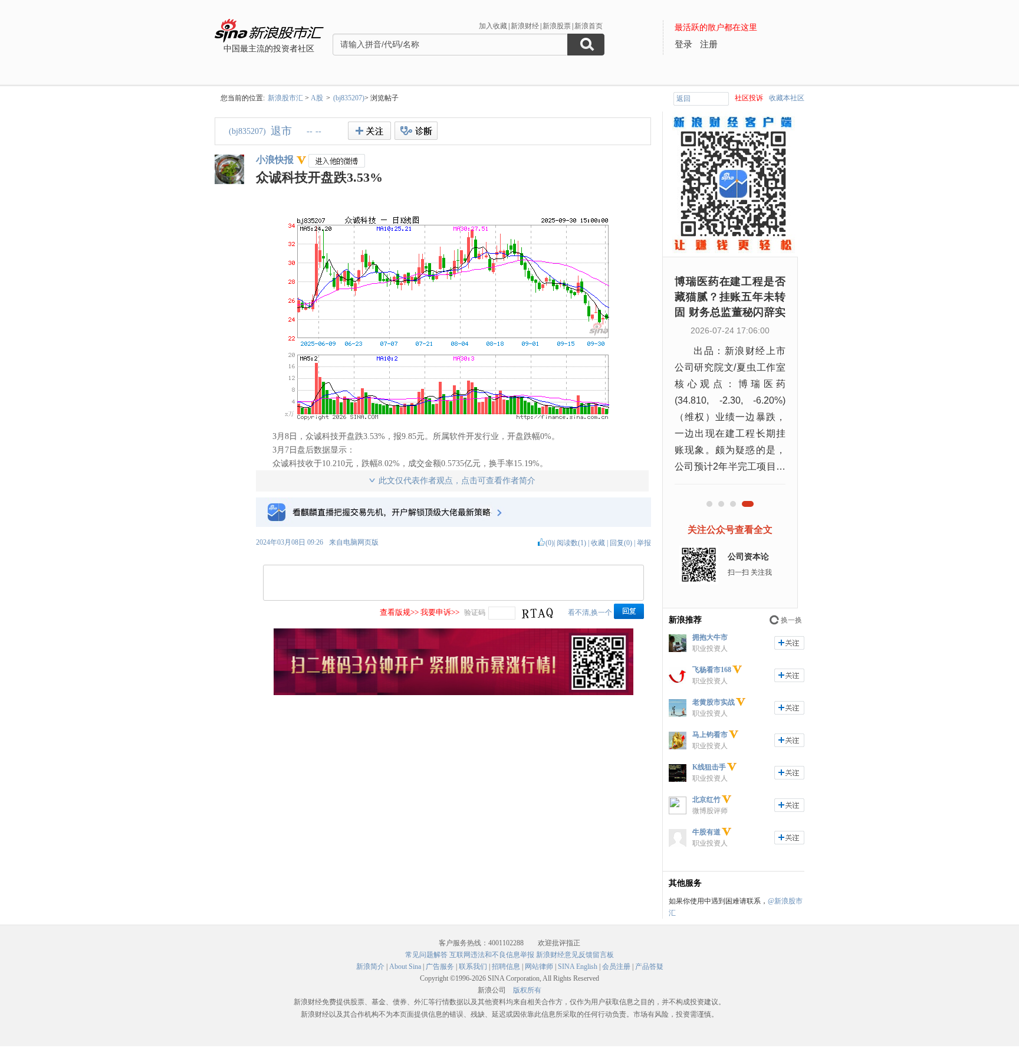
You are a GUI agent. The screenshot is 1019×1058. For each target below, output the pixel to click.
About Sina (405, 966)
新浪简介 (370, 966)
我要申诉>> (439, 612)
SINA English (577, 966)
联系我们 (473, 966)
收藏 (598, 543)
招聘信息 (506, 966)
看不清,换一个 (590, 612)
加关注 (789, 643)
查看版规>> (399, 612)
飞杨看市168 (711, 670)
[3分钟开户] (453, 693)
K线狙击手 (709, 767)
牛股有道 (706, 832)
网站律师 (539, 966)
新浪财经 (525, 26)
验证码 (474, 612)
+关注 (369, 131)
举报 (644, 543)
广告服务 (440, 966)
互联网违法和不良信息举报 (491, 955)
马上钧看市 (710, 735)
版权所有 (527, 990)
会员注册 (616, 966)
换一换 (791, 620)
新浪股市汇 (285, 98)
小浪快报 (275, 160)
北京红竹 (706, 799)
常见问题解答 (426, 955)
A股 (317, 98)
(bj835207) (348, 98)
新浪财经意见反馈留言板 (575, 955)
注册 (709, 44)
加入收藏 (493, 26)
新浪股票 (557, 26)
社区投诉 (749, 98)
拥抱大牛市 (710, 637)
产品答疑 (649, 966)
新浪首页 (588, 26)
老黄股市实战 (713, 702)
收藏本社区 (786, 98)
